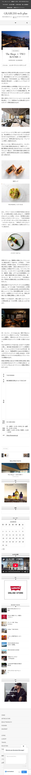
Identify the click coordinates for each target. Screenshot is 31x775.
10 (6, 535)
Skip (19, 772)
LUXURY (4, 739)
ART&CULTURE (6, 718)
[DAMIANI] (26, 455)
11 (10, 535)
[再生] (3, 571)
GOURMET (5, 729)
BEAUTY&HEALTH (7, 722)
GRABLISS (20, 60)
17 (6, 538)
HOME (3, 715)
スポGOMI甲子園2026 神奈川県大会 (15, 664)
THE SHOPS (5, 4)
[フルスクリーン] (27, 571)
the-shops (5, 448)
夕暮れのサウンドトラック (19, 7)
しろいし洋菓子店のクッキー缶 (14, 637)
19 (13, 538)
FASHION (4, 725)
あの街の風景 (11, 4)
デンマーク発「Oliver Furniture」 (13, 623)
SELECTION (5, 746)
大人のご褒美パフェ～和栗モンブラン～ (14, 616)
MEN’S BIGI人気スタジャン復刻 (14, 609)
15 (23, 535)
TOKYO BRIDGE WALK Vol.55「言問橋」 (13, 643)
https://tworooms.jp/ (12, 435)
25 (10, 542)
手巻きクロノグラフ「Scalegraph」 (12, 657)
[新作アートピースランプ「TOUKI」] (5, 455)
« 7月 (3, 549)
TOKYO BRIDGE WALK (24, 1)
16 (3, 538)
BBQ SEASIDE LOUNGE (13, 650)
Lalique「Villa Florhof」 (13, 629)
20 (16, 538)
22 (23, 538)
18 (10, 538)
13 (16, 535)
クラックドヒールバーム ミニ (14, 671)
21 (20, 538)
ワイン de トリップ (6, 1)
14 (20, 535)
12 (13, 535)
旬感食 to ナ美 (14, 1)
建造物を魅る (9, 7)
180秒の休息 (18, 4)
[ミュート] (25, 571)
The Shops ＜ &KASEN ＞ (15, 474)
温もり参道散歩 (25, 4)
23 (3, 542)
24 (6, 542)
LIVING (3, 735)
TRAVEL (4, 742)
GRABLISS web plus (15, 13)
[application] (15, 565)
